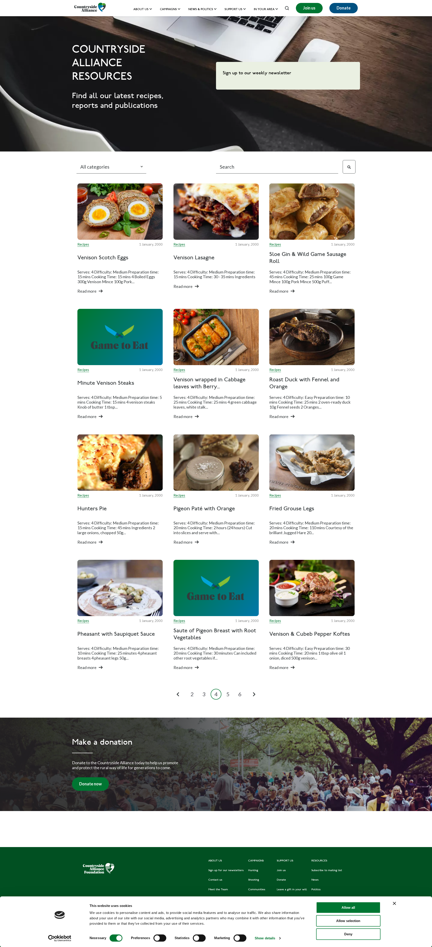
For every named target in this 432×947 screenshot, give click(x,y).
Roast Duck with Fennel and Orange (304, 383)
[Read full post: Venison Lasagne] (216, 211)
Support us (233, 9)
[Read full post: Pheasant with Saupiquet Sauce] (120, 588)
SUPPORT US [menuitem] (285, 860)
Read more (87, 291)
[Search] (349, 167)
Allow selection (348, 921)
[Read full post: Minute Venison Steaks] (120, 337)
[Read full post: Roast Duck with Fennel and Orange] (312, 337)
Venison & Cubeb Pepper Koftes (309, 634)
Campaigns (168, 9)
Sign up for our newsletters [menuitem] (226, 870)
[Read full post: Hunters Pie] (120, 462)
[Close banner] (394, 903)
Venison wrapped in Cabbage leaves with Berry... (209, 383)
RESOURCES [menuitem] (319, 860)
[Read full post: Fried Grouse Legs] (312, 462)
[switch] (159, 938)
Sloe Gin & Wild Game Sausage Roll (307, 258)
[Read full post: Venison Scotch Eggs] (120, 211)
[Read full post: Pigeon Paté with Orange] (216, 462)
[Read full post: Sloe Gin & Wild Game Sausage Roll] (312, 211)
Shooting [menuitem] (253, 880)
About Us (140, 9)
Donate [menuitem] (281, 880)
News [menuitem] (315, 880)
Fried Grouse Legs (291, 509)
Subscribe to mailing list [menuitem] (326, 870)
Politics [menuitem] (316, 889)
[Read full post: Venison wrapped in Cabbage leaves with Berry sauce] (216, 337)
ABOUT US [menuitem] (215, 860)
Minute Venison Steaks (105, 383)
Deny (348, 934)
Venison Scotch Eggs (102, 258)
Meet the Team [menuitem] (218, 889)
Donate (344, 7)
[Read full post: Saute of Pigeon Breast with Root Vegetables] (216, 588)
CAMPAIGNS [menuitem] (256, 860)
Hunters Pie (92, 509)
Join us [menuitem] (281, 870)
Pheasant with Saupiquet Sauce (116, 634)
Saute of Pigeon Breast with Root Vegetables (214, 634)
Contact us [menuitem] (215, 880)
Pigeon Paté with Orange (204, 509)
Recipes (83, 244)
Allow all (348, 907)
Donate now (90, 783)
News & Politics (200, 9)
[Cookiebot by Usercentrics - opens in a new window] (59, 938)
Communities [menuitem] (256, 889)
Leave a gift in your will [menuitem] (292, 889)
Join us (309, 7)
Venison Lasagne (193, 258)
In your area (264, 9)
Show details (265, 938)
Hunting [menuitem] (253, 870)
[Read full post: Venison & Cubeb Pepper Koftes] (312, 588)
